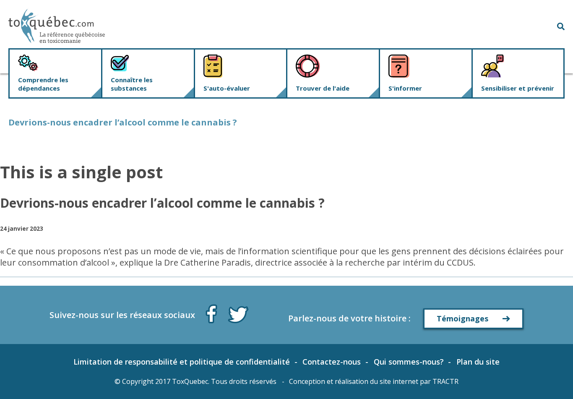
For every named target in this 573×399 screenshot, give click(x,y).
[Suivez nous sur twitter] (238, 314)
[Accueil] (56, 26)
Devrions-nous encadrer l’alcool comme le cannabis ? (162, 202)
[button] (561, 26)
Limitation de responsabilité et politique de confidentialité (181, 362)
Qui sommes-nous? (409, 362)
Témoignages (462, 318)
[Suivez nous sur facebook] (211, 312)
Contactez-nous (331, 362)
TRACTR (445, 381)
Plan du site (478, 362)
